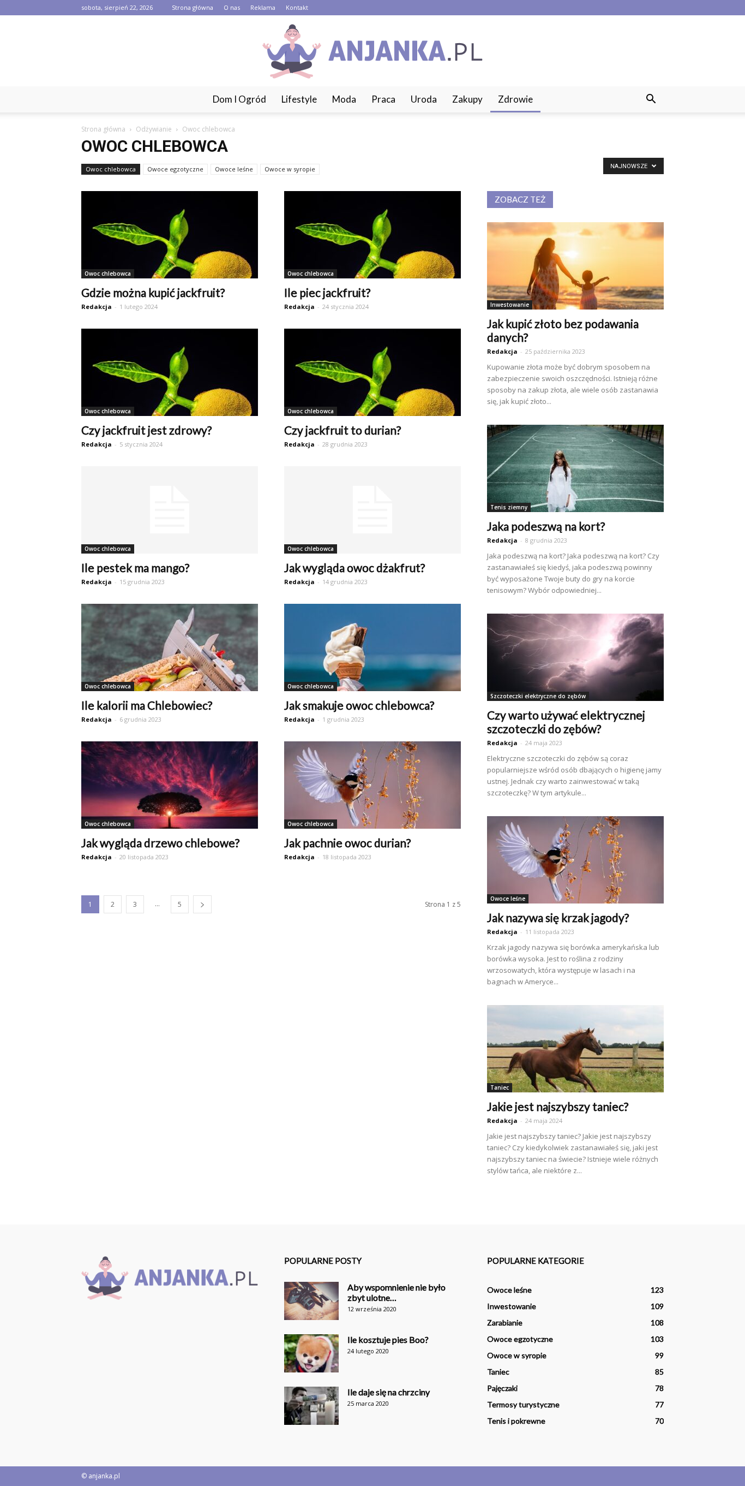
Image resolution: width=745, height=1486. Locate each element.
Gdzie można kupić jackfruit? (153, 292)
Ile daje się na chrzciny (388, 1392)
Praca (383, 99)
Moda (344, 99)
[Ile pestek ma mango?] (169, 510)
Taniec (499, 1087)
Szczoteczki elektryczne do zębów (538, 696)
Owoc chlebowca (111, 169)
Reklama (262, 7)
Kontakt (297, 7)
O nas (232, 7)
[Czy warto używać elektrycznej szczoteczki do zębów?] (575, 657)
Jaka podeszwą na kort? (546, 526)
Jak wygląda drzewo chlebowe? (160, 842)
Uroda (424, 99)
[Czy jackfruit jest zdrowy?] (169, 372)
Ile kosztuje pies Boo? (388, 1339)
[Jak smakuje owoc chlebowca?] (372, 647)
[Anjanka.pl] (372, 51)
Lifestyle (299, 99)
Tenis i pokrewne (516, 1420)
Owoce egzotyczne (175, 169)
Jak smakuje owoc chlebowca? (359, 705)
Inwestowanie (509, 304)
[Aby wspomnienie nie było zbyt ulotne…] (311, 1301)
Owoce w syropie (290, 169)
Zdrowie (515, 99)
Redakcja (96, 306)
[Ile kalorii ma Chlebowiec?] (169, 647)
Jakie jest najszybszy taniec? (557, 1106)
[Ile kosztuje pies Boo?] (311, 1353)
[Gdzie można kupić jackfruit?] (169, 234)
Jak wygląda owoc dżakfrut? (354, 567)
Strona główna (192, 7)
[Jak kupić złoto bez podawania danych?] (575, 266)
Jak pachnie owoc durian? (347, 842)
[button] (651, 99)
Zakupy (467, 99)
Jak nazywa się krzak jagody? (558, 917)
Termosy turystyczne (523, 1404)
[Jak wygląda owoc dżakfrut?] (372, 510)
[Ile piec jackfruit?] (372, 234)
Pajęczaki (502, 1388)
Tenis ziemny (508, 507)
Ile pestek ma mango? (135, 567)
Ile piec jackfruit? (327, 292)
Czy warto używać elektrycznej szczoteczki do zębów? (566, 721)
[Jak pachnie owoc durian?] (372, 785)
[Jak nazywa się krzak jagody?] (575, 860)
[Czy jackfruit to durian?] (372, 372)
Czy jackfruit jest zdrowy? (146, 430)
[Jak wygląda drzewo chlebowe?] (169, 785)
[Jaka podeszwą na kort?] (575, 468)
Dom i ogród (239, 99)
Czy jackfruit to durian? (342, 430)
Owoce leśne (234, 169)
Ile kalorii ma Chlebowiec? (146, 705)
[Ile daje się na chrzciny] (311, 1406)
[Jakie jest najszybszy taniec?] (575, 1048)
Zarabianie (504, 1322)
